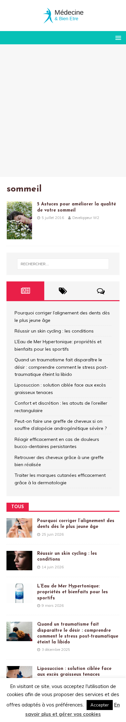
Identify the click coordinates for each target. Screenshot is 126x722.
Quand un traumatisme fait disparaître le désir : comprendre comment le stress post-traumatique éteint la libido (61, 367)
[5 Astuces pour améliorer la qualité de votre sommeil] (19, 236)
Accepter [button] (99, 704)
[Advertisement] (63, 111)
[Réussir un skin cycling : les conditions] (19, 567)
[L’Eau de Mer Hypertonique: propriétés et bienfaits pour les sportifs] (19, 599)
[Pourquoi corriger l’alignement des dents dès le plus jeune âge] (19, 534)
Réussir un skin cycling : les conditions (54, 331)
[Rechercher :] (63, 263)
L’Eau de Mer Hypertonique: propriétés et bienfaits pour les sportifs (72, 592)
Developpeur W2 (85, 217)
